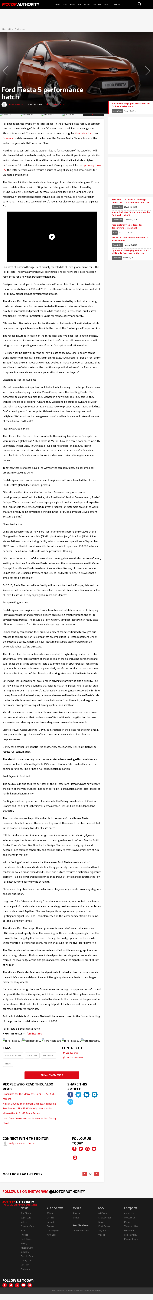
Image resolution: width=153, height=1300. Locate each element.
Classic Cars (117, 207)
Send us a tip (71, 1053)
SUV (23, 1230)
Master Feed (104, 1217)
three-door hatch (84, 133)
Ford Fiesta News (13, 1055)
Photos (97, 4)
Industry (25, 1252)
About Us (129, 1213)
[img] (70, 1095)
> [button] (96, 1174)
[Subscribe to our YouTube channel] (94, 1149)
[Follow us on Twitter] (81, 1149)
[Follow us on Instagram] (87, 1149)
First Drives (69, 4)
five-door (8, 138)
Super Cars (26, 1217)
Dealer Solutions (81, 1230)
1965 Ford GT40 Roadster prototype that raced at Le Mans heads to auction (130, 201)
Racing (24, 1243)
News (57, 4)
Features (25, 1269)
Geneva (50, 1226)
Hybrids (24, 1234)
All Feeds (102, 1213)
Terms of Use (131, 1226)
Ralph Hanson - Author (22, 1143)
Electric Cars (118, 219)
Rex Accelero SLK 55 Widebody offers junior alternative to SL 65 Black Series (27, 1111)
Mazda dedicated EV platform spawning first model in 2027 (131, 214)
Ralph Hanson (15, 104)
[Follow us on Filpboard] (75, 1158)
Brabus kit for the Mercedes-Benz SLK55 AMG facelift (29, 1096)
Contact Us (130, 1217)
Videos (107, 4)
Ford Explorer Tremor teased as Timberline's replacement (127, 226)
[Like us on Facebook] (74, 1149)
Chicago (50, 1217)
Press (127, 1222)
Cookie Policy (130, 1234)
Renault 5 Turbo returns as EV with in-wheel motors (130, 239)
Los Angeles (53, 1230)
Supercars (117, 257)
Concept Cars (27, 1226)
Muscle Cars (27, 1247)
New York (51, 1234)
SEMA (50, 1213)
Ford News (32, 1055)
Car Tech (25, 1265)
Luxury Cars (117, 111)
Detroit (50, 1222)
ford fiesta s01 (35, 1033)
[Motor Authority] (20, 4)
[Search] (145, 4)
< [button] (84, 1174)
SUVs (115, 232)
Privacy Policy (131, 1239)
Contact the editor (74, 1058)
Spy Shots (119, 4)
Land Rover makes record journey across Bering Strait (29, 1120)
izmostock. (97, 1290)
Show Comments (52, 1075)
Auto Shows (84, 4)
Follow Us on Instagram (43, 1191)
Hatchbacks (21, 29)
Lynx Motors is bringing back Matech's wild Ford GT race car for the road (130, 252)
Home (5, 29)
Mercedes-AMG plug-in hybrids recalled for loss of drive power (131, 105)
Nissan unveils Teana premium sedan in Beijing (29, 1103)
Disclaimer (129, 1230)
